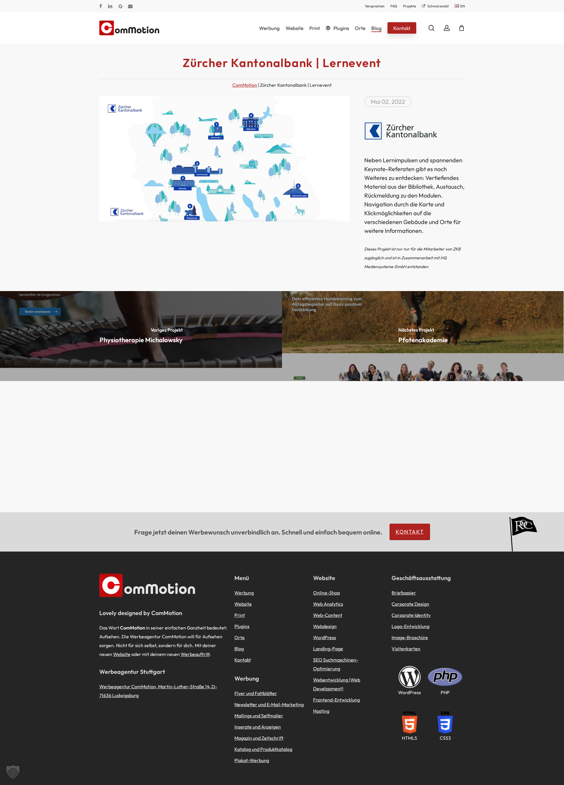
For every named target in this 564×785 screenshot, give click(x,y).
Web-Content (327, 615)
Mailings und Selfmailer (258, 716)
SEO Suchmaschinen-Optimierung (335, 664)
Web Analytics (328, 604)
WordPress (324, 637)
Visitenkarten (406, 649)
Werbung (244, 593)
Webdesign (325, 626)
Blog (239, 649)
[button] (13, 772)
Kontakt (410, 531)
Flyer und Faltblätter (255, 693)
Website (121, 654)
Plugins (241, 626)
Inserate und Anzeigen (257, 727)
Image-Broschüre (410, 637)
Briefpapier (404, 593)
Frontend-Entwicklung (336, 700)
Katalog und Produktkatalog (263, 749)
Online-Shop (326, 593)
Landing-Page (328, 649)
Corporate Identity (411, 615)
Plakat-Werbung (251, 760)
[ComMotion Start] (106, 28)
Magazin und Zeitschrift (258, 738)
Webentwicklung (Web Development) (336, 684)
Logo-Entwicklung (410, 626)
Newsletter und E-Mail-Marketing (269, 704)
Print (239, 615)
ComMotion (244, 85)
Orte (239, 637)
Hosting (321, 711)
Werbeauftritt (195, 654)
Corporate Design (410, 604)
